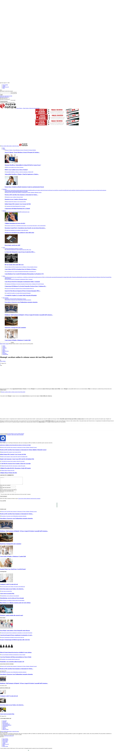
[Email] (28, 367)
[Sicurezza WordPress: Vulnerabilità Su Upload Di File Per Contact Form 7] (11, 162)
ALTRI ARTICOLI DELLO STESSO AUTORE (21, 445)
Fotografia (35, 277)
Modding (18, 191)
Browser (35, 190)
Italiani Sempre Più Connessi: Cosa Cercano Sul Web (18, 204)
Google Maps (96, 190)
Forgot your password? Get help (6, 95)
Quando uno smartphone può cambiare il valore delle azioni (19, 232)
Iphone (18, 211)
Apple (11, 211)
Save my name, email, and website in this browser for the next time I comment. (16, 494)
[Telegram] (19, 367)
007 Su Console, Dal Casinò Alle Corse (14, 264)
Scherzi (91, 277)
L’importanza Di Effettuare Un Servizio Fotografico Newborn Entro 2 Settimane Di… (25, 286)
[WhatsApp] (23, 367)
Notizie (3, 148)
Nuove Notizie (5, 84)
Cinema (11, 277)
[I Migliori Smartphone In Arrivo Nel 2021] (11, 221)
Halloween (14, 248)
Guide (8, 191)
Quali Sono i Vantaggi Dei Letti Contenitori (15, 327)
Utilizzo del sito (5, 739)
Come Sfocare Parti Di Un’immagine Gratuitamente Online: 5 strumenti (22, 281)
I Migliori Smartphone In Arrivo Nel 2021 (15, 223)
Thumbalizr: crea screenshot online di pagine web (12, 661)
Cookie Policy (5, 742)
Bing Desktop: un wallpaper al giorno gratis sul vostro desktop (15, 602)
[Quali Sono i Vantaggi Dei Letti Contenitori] (11, 325)
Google (92, 190)
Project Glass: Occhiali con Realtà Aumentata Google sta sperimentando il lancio (24, 186)
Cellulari (13, 211)
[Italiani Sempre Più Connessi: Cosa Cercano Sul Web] (15, 201)
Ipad (16, 211)
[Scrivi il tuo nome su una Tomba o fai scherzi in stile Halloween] (12, 586)
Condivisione (49, 190)
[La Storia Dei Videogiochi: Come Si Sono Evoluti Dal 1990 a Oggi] (18, 249)
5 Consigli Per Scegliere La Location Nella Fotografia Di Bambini (21, 295)
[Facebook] (2, 367)
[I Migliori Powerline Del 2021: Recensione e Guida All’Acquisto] (12, 465)
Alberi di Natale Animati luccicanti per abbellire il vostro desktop (16, 652)
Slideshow (99, 277)
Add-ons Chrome (10, 190)
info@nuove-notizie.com (9, 735)
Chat (43, 190)
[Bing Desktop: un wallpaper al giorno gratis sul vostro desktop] (12, 600)
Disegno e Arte (22, 277)
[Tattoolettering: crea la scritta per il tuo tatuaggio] (9, 595)
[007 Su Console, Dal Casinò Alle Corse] (11, 262)
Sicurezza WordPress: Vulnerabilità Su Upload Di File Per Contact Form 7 (23, 165)
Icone (76, 277)
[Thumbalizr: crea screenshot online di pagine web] (10, 659)
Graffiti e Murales (72, 277)
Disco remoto (58, 190)
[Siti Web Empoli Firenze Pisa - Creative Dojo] (28, 750)
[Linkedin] (15, 367)
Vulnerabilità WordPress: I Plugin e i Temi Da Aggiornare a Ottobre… (22, 174)
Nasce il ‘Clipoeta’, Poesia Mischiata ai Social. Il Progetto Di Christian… (22, 152)
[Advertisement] (57, 134)
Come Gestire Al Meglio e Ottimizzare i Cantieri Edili (17, 340)
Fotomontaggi (59, 277)
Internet (14, 191)
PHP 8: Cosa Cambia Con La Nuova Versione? (16, 169)
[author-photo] (3, 440)
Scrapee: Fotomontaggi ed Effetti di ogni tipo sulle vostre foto (15, 639)
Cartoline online (40, 190)
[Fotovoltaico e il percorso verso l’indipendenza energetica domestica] (18, 299)
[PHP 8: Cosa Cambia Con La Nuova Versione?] (14, 167)
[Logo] (9, 145)
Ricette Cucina (5, 746)
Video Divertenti (106, 277)
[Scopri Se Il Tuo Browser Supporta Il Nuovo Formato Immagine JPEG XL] (19, 288)
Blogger (31, 190)
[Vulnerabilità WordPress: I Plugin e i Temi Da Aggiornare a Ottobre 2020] (19, 171)
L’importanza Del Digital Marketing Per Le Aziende (17, 208)
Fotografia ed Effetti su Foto (42, 277)
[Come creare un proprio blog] (6, 591)
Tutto (6, 190)
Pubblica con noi (5, 86)
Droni (67, 190)
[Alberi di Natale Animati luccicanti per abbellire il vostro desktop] (6, 650)
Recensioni (4, 353)
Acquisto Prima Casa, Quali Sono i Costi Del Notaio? (13, 569)
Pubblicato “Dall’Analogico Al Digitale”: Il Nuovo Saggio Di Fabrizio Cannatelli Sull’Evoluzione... (24, 531)
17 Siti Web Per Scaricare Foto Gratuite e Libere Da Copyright (15, 463)
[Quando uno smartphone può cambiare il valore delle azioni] (16, 230)
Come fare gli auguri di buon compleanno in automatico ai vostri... (16, 635)
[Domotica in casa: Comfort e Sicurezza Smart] (14, 197)
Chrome (45, 190)
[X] (6, 367)
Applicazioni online (26, 190)
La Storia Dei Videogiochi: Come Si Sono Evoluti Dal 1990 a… (20, 252)
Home (3, 147)
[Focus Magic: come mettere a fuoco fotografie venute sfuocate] (6, 628)
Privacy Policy (5, 740)
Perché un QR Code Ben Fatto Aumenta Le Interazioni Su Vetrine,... (16, 513)
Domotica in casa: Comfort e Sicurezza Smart (16, 199)
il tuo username (14, 92)
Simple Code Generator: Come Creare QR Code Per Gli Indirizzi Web (17, 459)
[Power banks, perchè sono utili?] (11, 242)
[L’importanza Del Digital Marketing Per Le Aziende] (15, 206)
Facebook (80, 190)
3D (7, 277)
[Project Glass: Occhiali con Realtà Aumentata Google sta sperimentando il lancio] (11, 184)
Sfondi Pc (95, 277)
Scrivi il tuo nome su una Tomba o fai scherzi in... (12, 588)
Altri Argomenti (5, 297)
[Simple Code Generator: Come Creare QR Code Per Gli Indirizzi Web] (13, 456)
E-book (69, 190)
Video (102, 277)
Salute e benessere (10, 298)
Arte (9, 277)
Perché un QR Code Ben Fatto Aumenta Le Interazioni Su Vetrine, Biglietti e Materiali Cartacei (23, 449)
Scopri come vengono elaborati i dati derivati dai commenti (29, 498)
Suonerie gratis (26, 211)
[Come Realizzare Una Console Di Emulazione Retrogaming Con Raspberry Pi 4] (20, 271)
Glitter (67, 277)
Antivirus (21, 190)
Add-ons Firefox (16, 190)
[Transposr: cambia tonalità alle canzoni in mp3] (6, 613)
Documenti (63, 190)
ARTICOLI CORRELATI (5, 445)
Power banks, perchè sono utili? (12, 245)
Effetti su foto (27, 277)
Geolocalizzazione (88, 190)
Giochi (3, 247)
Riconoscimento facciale (85, 277)
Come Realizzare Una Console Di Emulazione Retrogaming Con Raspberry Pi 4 (24, 273)
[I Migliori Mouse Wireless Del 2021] (7, 470)
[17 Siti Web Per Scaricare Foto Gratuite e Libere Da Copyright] (12, 461)
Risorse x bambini (19, 248)
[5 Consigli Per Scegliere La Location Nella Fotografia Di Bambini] (18, 293)
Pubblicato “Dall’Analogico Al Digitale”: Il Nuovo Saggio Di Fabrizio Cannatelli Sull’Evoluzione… (29, 314)
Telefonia (4, 210)
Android (8, 211)
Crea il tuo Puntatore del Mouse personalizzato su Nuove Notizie (15, 657)
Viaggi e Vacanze (22, 298)
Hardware (11, 191)
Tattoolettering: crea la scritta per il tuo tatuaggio (12, 598)
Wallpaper (9, 278)
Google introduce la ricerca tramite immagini (15, 433)
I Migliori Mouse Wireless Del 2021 (8, 472)
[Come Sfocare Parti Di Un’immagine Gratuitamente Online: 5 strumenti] (18, 279)
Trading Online (16, 298)
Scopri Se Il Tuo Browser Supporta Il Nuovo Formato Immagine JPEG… (23, 290)
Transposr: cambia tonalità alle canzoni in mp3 (11, 615)
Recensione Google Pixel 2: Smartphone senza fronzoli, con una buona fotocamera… (25, 228)
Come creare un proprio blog (7, 593)
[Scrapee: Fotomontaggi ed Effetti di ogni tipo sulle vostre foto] (12, 637)
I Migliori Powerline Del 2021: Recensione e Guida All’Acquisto (15, 468)
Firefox (83, 190)
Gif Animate (64, 277)
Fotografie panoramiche (52, 277)
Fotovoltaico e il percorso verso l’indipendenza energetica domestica (21, 302)
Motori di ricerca (23, 191)
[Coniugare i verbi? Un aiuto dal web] (6, 581)
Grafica (3, 276)
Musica (3, 352)
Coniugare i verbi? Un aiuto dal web (9, 584)
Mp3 (27, 191)
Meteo (3, 87)
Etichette (31, 277)
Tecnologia (4, 189)
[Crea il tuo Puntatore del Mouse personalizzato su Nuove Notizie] (12, 654)
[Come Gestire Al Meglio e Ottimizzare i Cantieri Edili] (11, 337)
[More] (32, 367)
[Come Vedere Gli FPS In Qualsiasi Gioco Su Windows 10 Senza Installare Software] (21, 266)
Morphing (79, 277)
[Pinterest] (10, 367)
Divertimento (9, 248)
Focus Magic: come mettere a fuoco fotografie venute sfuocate (15, 630)
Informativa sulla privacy (4, 96)
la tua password (14, 93)
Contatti (3, 85)
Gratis (100, 190)
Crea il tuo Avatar (15, 277)
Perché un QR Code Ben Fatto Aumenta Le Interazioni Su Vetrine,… (21, 194)
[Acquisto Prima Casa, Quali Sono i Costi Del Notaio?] (6, 566)
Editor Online (75, 190)
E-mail (72, 190)
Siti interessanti (5, 354)
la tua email (13, 100)
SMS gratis (22, 211)
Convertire (54, 190)
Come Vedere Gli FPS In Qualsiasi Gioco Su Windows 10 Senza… (21, 269)
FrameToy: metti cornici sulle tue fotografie (15, 434)
